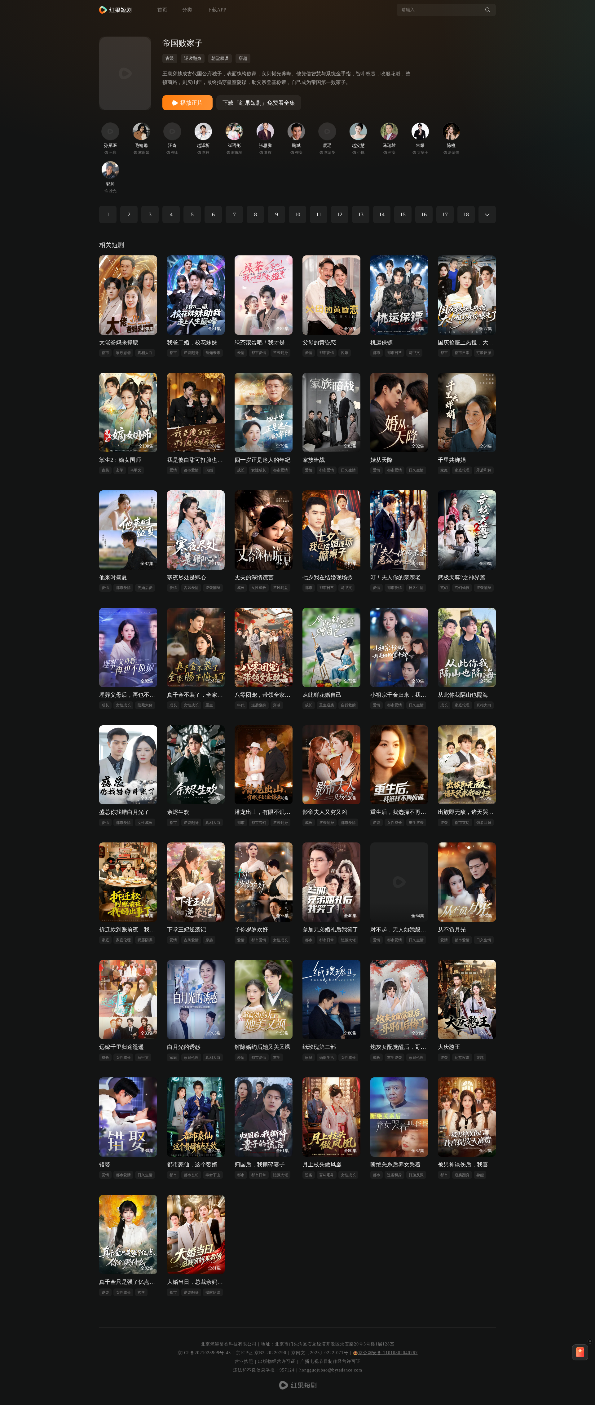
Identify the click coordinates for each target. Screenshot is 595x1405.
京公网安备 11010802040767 (388, 1352)
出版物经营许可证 (276, 1361)
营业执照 (244, 1361)
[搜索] (488, 10)
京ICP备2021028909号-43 (204, 1352)
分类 (187, 9)
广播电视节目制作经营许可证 (330, 1361)
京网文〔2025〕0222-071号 (319, 1352)
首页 (162, 9)
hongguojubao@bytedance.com (330, 1370)
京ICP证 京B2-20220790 (261, 1352)
